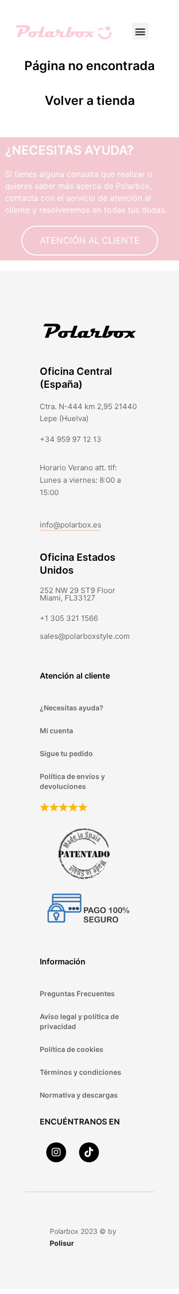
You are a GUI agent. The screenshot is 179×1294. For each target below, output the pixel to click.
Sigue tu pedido (66, 753)
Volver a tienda (90, 100)
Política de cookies (71, 1049)
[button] (140, 31)
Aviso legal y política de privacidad (79, 1021)
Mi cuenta (56, 730)
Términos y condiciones (80, 1072)
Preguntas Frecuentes (77, 993)
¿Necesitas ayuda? (71, 707)
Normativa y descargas (79, 1095)
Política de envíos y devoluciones (72, 781)
